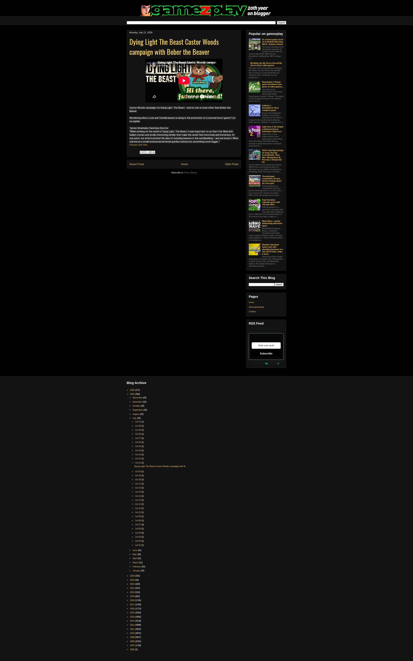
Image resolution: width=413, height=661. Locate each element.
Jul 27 (138, 438)
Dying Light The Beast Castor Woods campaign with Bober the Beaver (174, 47)
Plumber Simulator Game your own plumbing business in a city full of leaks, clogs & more (272, 249)
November (138, 402)
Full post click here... (139, 145)
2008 (132, 641)
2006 (132, 649)
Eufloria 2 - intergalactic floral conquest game (270, 108)
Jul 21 (138, 463)
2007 (132, 645)
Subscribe (266, 353)
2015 (132, 612)
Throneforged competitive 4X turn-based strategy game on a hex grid (272, 179)
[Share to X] (147, 152)
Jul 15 (138, 492)
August (136, 414)
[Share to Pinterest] (153, 152)
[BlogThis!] (144, 152)
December (138, 397)
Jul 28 (138, 434)
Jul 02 (138, 541)
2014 (132, 617)
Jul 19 (138, 475)
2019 (132, 596)
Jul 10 (138, 512)
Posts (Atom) (190, 172)
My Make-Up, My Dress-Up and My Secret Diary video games (266, 64)
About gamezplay (256, 307)
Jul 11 (138, 508)
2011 (132, 629)
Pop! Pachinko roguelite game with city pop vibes (271, 202)
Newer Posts (136, 164)
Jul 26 (138, 442)
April (135, 558)
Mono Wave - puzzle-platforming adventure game (272, 223)
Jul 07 (138, 524)
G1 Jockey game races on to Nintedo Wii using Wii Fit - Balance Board (272, 41)
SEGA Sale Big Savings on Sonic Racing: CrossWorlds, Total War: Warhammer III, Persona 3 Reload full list (272, 156)
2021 (132, 588)
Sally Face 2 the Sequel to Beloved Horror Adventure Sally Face (272, 129)
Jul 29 (138, 430)
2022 (132, 584)
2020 (132, 592)
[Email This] (141, 152)
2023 (132, 580)
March (136, 562)
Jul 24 (138, 450)
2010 (132, 633)
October (137, 406)
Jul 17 (138, 484)
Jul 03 (138, 537)
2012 (132, 625)
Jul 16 (138, 488)
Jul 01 (138, 545)
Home (184, 164)
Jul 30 (138, 426)
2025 (132, 394)
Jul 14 (138, 496)
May (135, 554)
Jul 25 (138, 446)
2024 (132, 576)
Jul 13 (138, 500)
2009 (132, 637)
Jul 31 (138, 421)
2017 (132, 604)
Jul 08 (138, 520)
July (135, 418)
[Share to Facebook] (150, 152)
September (138, 410)
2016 (132, 608)
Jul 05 (138, 528)
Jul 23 (138, 454)
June (135, 550)
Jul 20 (138, 471)
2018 (132, 600)
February (137, 566)
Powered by (258, 363)
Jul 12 (138, 504)
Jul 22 (138, 458)
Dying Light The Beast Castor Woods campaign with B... (160, 466)
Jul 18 (138, 479)
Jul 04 (138, 533)
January (137, 570)
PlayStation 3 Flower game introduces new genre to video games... (272, 84)
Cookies (252, 311)
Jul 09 (138, 516)
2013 (132, 621)
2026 (132, 390)
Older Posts (231, 164)
